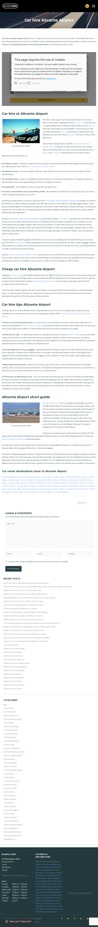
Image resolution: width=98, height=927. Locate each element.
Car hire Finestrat (9, 486)
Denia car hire (48, 884)
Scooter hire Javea (11, 645)
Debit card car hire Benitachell (15, 667)
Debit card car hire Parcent (14, 685)
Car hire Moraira (10, 795)
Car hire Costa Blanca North (55, 483)
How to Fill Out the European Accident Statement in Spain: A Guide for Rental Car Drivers (37, 586)
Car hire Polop (17, 492)
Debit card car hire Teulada (14, 670)
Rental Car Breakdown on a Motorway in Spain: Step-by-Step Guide (30, 627)
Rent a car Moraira (38, 489)
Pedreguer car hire (42, 906)
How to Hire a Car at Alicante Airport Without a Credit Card (26, 641)
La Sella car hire (56, 895)
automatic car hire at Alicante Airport (25, 218)
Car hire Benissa (10, 737)
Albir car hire (40, 870)
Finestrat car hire (49, 887)
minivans (91, 126)
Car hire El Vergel (86, 483)
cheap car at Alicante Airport (43, 281)
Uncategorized (9, 839)
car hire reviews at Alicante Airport (42, 166)
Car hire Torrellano (45, 492)
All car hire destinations (48, 912)
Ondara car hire (52, 901)
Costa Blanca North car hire (50, 867)
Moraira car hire (54, 898)
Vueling (11, 439)
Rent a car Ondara (67, 489)
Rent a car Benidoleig (10, 480)
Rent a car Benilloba (44, 480)
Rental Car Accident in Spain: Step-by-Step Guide (22, 590)
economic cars (79, 122)
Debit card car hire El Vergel (14, 648)
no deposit (56, 153)
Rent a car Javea (54, 486)
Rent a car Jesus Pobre (70, 486)
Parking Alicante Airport (13, 832)
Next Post (83, 503)
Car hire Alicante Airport (11, 477)
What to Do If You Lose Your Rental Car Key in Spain (23, 601)
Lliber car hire (42, 898)
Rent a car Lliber (23, 489)
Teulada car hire (57, 906)
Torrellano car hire (43, 909)
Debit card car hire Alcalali (13, 677)
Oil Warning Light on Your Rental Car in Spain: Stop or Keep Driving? (29, 598)
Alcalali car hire (52, 870)
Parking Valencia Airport (13, 835)
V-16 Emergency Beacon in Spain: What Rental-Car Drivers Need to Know (31, 623)
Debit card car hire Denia (13, 656)
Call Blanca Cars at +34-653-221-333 (15, 876)
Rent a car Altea (88, 477)
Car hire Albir (46, 477)
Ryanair (5, 439)
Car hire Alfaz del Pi (73, 477)
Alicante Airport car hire (43, 861)
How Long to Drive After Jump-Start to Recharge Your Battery (27, 638)
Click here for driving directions (80, 893)
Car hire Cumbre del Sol (17, 483)
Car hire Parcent (81, 489)
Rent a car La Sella (9, 489)
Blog (5, 704)
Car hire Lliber (9, 792)
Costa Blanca (64, 218)
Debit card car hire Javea (13, 652)
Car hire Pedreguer (11, 810)
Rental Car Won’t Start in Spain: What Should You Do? (24, 630)
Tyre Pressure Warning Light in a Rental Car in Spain (24, 605)
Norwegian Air (20, 439)
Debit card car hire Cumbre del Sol (17, 663)
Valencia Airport (36, 325)
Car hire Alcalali (59, 477)
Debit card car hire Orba (13, 688)
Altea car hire (55, 873)
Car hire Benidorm (11, 730)
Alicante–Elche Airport (51, 403)
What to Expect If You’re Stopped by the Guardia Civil (24, 619)
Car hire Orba (9, 803)
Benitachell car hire (49, 881)
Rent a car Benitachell (77, 480)
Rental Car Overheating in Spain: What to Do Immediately (25, 612)
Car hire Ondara (10, 799)
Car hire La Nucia (10, 784)
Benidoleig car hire (42, 875)
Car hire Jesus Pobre (11, 781)
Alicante (24, 325)
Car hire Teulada (30, 492)
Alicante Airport (19, 242)
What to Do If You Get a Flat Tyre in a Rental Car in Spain (25, 634)
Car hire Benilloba (10, 734)
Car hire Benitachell (11, 741)
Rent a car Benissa (60, 480)
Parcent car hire (41, 903)
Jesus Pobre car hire (54, 892)
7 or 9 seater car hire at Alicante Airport (60, 201)
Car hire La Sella (10, 788)
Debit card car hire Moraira (14, 659)
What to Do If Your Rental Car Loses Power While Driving (25, 594)
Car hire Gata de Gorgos (26, 486)
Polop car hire (53, 903)
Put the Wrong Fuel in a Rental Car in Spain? (20, 608)
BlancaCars (14, 918)
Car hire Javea (9, 777)
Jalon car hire (53, 889)
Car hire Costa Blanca (35, 483)
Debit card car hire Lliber (13, 681)
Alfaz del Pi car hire (42, 873)
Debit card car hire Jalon (13, 674)
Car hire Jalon (42, 486)
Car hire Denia (73, 483)
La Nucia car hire (43, 895)
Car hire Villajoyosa (61, 492)
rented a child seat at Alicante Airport (22, 254)
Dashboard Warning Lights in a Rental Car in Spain (23, 616)
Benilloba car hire (46, 878)
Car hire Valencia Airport (30, 477)
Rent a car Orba (52, 489)
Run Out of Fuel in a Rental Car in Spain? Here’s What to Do (26, 583)
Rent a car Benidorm (28, 480)
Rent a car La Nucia (87, 486)
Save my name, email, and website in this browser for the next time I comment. (38, 561)
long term (72, 135)
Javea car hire (40, 892)
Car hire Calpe (9, 744)
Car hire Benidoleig (11, 726)
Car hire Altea (9, 723)
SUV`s (63, 132)
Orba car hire (40, 901)
